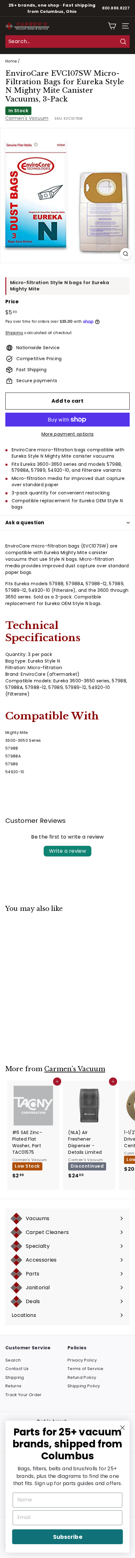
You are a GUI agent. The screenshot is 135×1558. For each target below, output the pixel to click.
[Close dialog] (122, 1428)
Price (12, 301)
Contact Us (17, 1369)
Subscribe (67, 1537)
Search (13, 1360)
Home (11, 61)
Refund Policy (82, 1377)
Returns (13, 1386)
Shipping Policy (84, 1386)
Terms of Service (86, 1369)
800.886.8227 (116, 8)
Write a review (67, 851)
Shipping (14, 332)
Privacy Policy (82, 1360)
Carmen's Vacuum (26, 118)
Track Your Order (23, 1395)
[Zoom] (126, 254)
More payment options (67, 434)
